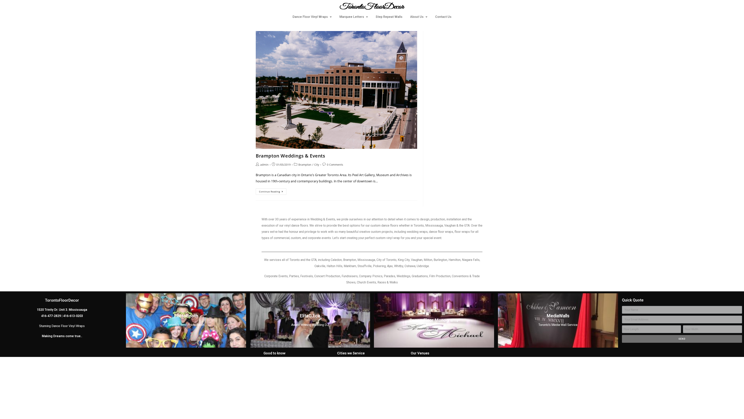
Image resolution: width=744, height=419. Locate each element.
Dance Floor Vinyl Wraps (310, 17)
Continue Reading (272, 190)
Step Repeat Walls (389, 17)
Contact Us (443, 17)
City (316, 164)
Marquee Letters (351, 17)
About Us (417, 17)
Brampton (304, 164)
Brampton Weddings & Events (290, 155)
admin (264, 164)
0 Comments (335, 164)
